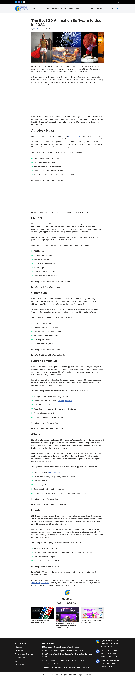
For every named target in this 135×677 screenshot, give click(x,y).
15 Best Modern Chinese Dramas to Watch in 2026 (60, 647)
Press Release (20, 665)
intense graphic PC (65, 401)
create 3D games (74, 136)
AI (42, 8)
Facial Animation (54, 473)
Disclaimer (19, 651)
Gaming (78, 8)
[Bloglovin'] (19, 2)
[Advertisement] (8, 338)
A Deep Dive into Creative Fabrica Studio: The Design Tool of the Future (66, 625)
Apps (71, 8)
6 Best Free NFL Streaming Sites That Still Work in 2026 (62, 651)
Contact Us (110, 8)
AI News (100, 8)
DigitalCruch (37, 29)
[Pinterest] (24, 2)
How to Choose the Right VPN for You (56, 664)
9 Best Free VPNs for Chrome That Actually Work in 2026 (63, 660)
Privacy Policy (20, 658)
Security (36, 8)
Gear (48, 8)
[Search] (118, 2)
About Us (18, 647)
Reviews (55, 8)
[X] (16, 2)
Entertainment (89, 8)
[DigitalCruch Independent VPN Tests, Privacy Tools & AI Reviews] (21, 8)
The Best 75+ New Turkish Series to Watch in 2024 (110, 643)
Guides (64, 8)
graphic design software (40, 583)
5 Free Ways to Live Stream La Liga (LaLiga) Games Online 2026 (66, 667)
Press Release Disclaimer (24, 654)
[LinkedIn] (21, 2)
